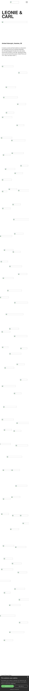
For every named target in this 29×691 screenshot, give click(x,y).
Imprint (3, 675)
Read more (13, 683)
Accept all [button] (7, 686)
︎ (27, 2)
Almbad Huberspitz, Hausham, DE (12, 43)
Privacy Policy (8, 675)
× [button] (27, 677)
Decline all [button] (21, 686)
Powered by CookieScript (14, 689)
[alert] (14, 683)
